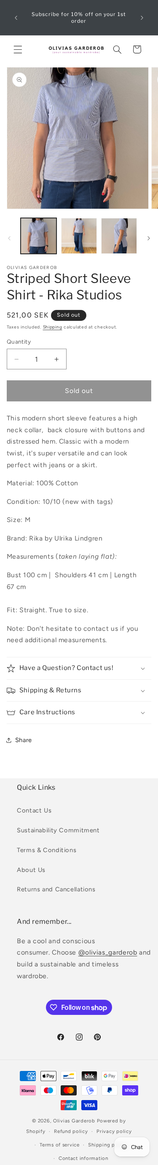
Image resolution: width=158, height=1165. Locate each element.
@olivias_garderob (107, 952)
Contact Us (34, 810)
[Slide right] (148, 238)
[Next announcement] (142, 17)
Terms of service (60, 1145)
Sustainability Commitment (58, 830)
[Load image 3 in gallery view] (119, 236)
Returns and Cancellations (56, 889)
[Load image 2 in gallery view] (79, 236)
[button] (17, 49)
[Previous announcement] (16, 17)
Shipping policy (107, 1145)
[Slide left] (9, 238)
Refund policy (71, 1131)
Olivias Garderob (74, 1121)
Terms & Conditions (46, 850)
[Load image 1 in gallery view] (38, 236)
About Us (31, 870)
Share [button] (23, 740)
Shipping (52, 327)
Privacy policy (113, 1131)
